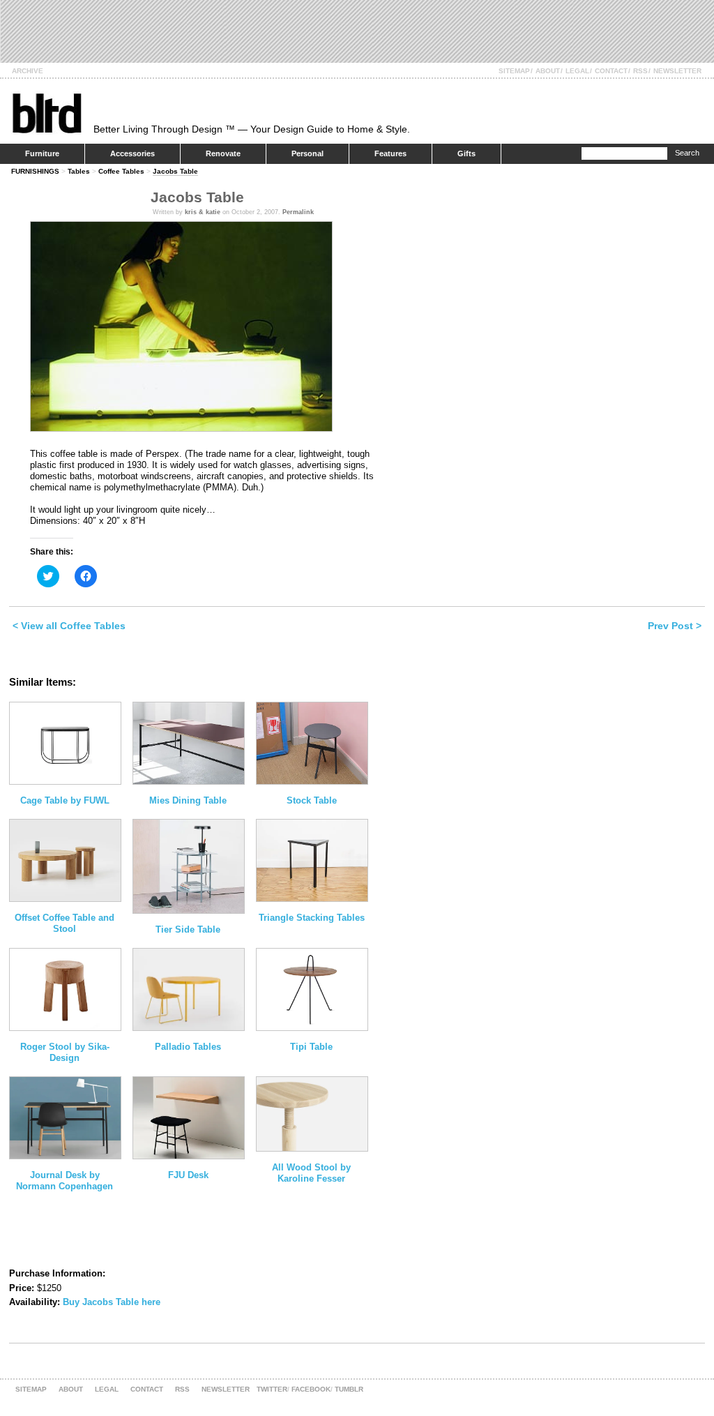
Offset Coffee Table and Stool (64, 923)
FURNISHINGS (35, 171)
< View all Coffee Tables (69, 625)
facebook (311, 1389)
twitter (272, 1389)
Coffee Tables (121, 171)
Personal (307, 153)
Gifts (466, 153)
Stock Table (312, 800)
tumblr (349, 1389)
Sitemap (514, 71)
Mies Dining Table (188, 800)
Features (390, 153)
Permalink (298, 212)
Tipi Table (311, 1046)
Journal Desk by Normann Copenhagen (64, 1180)
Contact (611, 71)
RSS (640, 71)
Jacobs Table (175, 171)
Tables (79, 171)
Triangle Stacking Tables (312, 917)
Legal (577, 71)
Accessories (132, 153)
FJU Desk (188, 1175)
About (548, 71)
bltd (46, 113)
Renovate (223, 153)
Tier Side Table (187, 929)
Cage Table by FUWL (64, 800)
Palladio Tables (188, 1046)
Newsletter (677, 71)
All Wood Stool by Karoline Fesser (311, 1173)
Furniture (42, 153)
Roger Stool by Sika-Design (64, 1052)
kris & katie (202, 212)
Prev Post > (674, 625)
